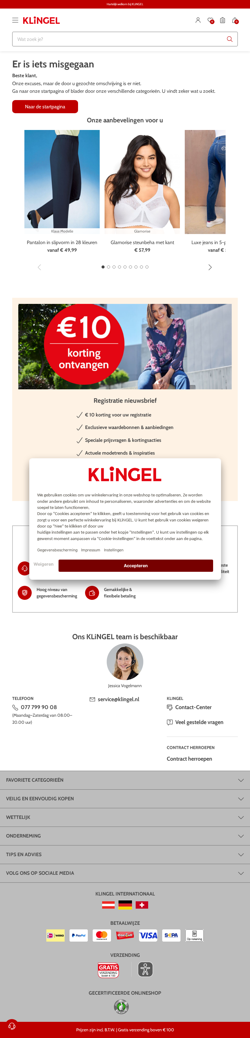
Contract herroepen (189, 758)
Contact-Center (193, 707)
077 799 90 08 (39, 707)
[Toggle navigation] (15, 20)
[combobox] (125, 39)
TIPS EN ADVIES (23, 854)
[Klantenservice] (12, 1026)
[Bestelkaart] (223, 20)
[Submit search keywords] (230, 39)
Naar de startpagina (45, 107)
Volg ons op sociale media (40, 873)
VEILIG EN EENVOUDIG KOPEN (40, 799)
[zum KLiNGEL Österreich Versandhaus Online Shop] (108, 905)
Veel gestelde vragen (199, 722)
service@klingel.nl (118, 699)
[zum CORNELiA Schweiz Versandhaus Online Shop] (142, 905)
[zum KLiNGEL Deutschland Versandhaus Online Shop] (125, 905)
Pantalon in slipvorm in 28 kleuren (62, 242)
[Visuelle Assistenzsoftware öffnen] (142, 969)
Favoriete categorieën (34, 780)
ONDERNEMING (23, 836)
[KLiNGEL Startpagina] (41, 20)
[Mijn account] (198, 20)
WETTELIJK (18, 817)
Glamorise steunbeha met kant (142, 242)
